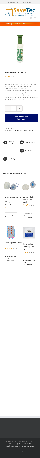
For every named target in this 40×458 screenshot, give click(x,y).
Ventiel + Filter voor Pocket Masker (28, 199)
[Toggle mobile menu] (35, 18)
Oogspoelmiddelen (28, 130)
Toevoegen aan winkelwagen (21, 117)
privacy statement (28, 446)
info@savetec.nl (27, 2)
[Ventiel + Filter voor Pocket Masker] (29, 185)
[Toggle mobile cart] (31, 18)
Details (15, 216)
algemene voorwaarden (24, 444)
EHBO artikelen (17, 130)
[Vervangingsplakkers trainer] (11, 232)
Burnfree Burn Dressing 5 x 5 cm (28, 246)
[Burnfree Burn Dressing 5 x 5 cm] (29, 233)
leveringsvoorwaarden (13, 446)
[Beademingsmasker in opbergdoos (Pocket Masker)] (11, 185)
